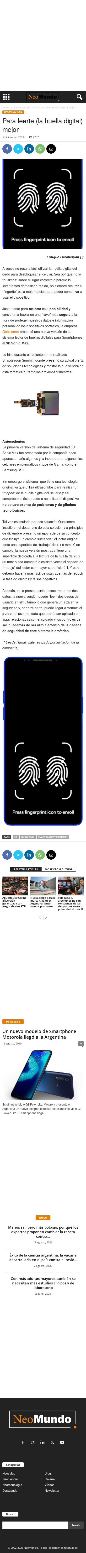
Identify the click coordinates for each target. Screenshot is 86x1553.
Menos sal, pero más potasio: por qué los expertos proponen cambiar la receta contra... (43, 1232)
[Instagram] (34, 1442)
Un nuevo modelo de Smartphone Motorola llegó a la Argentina (39, 1034)
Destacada (9, 1490)
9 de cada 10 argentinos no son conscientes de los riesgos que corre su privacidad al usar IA (70, 903)
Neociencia (10, 1479)
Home (5, 107)
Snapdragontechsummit (53, 837)
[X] (18, 149)
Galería (50, 1479)
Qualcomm (11, 331)
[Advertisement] (43, 45)
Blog (48, 1473)
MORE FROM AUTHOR (59, 869)
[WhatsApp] (40, 149)
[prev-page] (40, 917)
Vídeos (49, 1484)
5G (15, 837)
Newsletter (52, 1490)
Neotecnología (12, 1484)
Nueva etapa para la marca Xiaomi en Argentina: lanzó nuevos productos (42, 902)
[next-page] (45, 917)
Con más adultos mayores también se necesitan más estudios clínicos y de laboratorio (43, 1283)
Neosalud (8, 1473)
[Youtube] (62, 1442)
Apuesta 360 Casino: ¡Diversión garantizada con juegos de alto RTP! (14, 902)
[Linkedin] (29, 149)
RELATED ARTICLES (26, 869)
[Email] (51, 149)
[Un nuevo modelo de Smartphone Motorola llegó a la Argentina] (43, 1074)
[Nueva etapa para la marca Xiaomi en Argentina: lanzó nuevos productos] (43, 886)
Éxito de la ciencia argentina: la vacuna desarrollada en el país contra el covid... (43, 1257)
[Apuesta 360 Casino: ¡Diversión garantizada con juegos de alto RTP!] (15, 886)
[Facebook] (7, 149)
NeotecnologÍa (22, 107)
